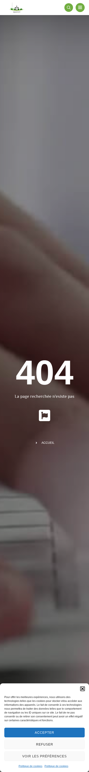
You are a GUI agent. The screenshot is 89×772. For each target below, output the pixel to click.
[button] (82, 689)
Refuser (44, 744)
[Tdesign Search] (68, 7)
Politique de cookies (30, 766)
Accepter (44, 732)
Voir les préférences (44, 756)
